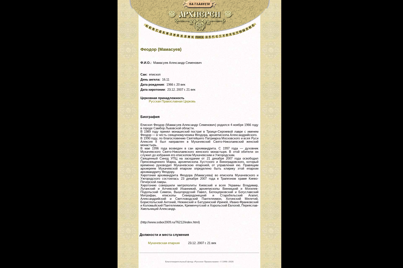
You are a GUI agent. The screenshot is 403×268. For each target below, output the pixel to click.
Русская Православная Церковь (172, 101)
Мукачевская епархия (164, 243)
